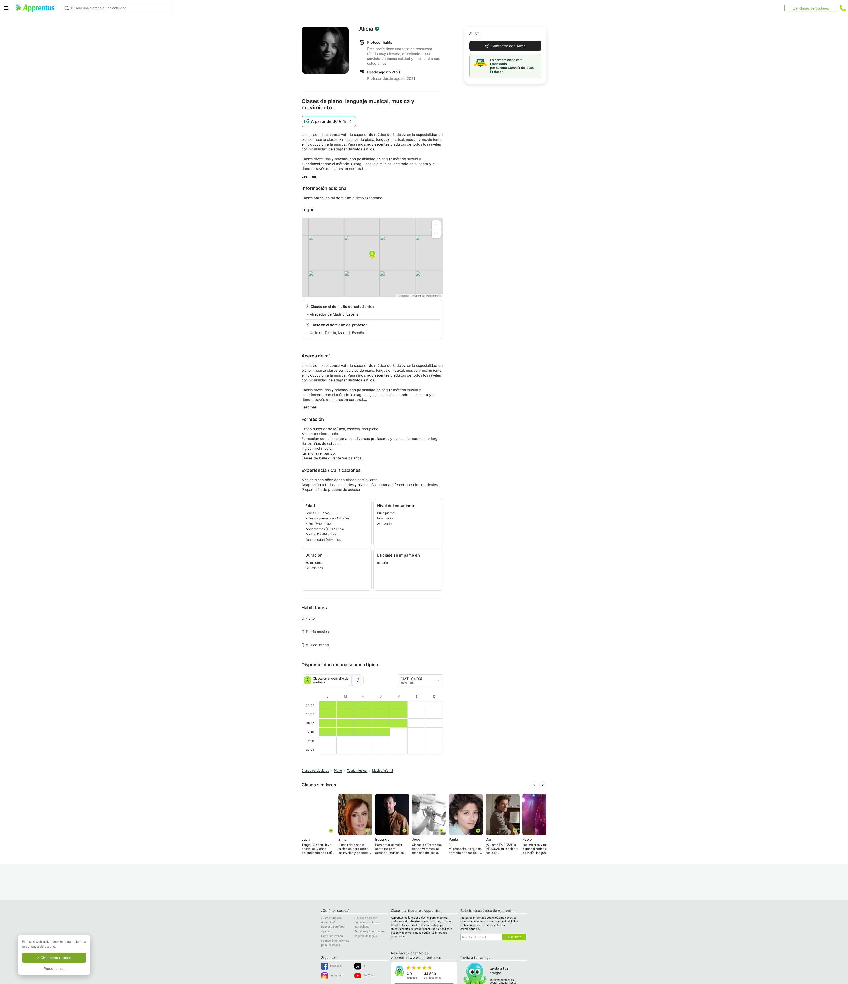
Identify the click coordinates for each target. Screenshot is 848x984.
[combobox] (117, 8)
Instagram (336, 975)
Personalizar (54, 968)
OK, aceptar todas (55, 957)
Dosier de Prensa (332, 936)
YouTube (368, 975)
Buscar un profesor (333, 926)
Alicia (366, 29)
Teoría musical (318, 631)
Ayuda (325, 931)
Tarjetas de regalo (365, 936)
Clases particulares (315, 770)
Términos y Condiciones (369, 931)
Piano (310, 618)
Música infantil (318, 645)
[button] (477, 33)
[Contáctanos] (843, 8)
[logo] (37, 8)
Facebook (336, 966)
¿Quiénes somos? (365, 918)
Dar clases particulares (811, 8)
